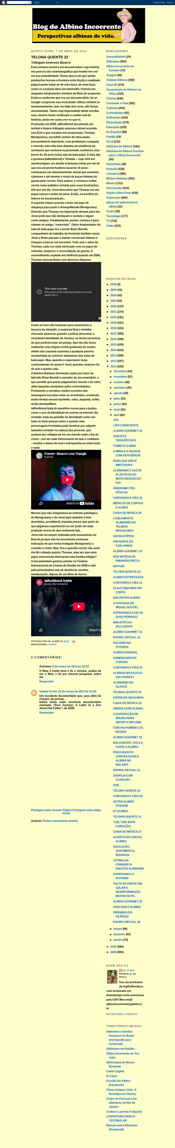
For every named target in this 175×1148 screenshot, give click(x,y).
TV (108, 220)
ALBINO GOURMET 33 (127, 551)
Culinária (112, 108)
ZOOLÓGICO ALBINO (127, 906)
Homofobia (113, 164)
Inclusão (111, 168)
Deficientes (113, 117)
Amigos (111, 75)
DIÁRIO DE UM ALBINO (128, 697)
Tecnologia (113, 216)
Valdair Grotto (48, 691)
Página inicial (67, 812)
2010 (113, 946)
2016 (113, 339)
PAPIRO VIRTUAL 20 (126, 922)
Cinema (52, 644)
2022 (113, 306)
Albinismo (112, 61)
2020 (113, 317)
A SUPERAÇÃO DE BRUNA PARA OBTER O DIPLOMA (127, 718)
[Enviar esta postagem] (73, 641)
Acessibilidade (115, 56)
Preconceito (114, 188)
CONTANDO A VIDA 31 (127, 582)
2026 (113, 284)
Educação (112, 127)
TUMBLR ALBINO (124, 445)
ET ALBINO (120, 811)
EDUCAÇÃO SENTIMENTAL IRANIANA (124, 850)
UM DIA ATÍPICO (123, 536)
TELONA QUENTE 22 (49, 57)
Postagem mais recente (46, 810)
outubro (119, 382)
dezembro (120, 371)
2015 (113, 344)
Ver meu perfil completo (121, 1014)
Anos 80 (111, 84)
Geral (109, 141)
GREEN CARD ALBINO (128, 708)
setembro (120, 387)
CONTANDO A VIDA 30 (127, 667)
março (118, 928)
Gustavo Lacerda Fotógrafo (124, 1111)
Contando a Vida (117, 103)
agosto (118, 393)
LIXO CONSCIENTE (125, 425)
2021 (113, 311)
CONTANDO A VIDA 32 (127, 497)
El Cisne (111, 1076)
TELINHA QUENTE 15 (127, 692)
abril (117, 415)
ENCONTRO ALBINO (126, 597)
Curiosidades (115, 112)
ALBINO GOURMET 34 (127, 430)
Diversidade (114, 122)
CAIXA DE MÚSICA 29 (127, 512)
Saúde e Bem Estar (118, 192)
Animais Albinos (116, 80)
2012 (113, 361)
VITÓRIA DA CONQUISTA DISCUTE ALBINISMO (128, 864)
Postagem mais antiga (86, 810)
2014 (113, 350)
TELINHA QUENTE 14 (127, 816)
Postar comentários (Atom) (60, 820)
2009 (113, 952)
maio (117, 409)
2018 (113, 328)
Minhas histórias (117, 178)
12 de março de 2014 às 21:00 (77, 691)
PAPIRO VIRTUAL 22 (126, 637)
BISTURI (118, 566)
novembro (121, 376)
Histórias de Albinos (119, 146)
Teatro (110, 211)
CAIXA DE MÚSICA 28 (127, 703)
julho (117, 398)
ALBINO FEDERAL (125, 652)
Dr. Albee (128, 970)
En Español (113, 132)
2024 (113, 295)
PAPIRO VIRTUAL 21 (126, 770)
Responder (46, 681)
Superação (113, 197)
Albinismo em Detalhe (120, 1048)
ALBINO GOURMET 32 (127, 631)
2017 (113, 333)
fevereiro (120, 934)
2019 (113, 322)
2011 (113, 366)
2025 (113, 289)
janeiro (118, 939)
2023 (113, 300)
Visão (110, 225)
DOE (116, 785)
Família (111, 136)
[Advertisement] (56, 783)
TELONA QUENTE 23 (126, 571)
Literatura (112, 173)
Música (111, 183)
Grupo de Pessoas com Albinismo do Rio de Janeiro (121, 1102)
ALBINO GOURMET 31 (127, 737)
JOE (116, 419)
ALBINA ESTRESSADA (128, 577)
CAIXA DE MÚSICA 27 (127, 831)
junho (118, 404)
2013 (113, 355)
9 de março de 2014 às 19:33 (70, 666)
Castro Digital (115, 1071)
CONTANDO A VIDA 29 (127, 796)
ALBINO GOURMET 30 (127, 901)
